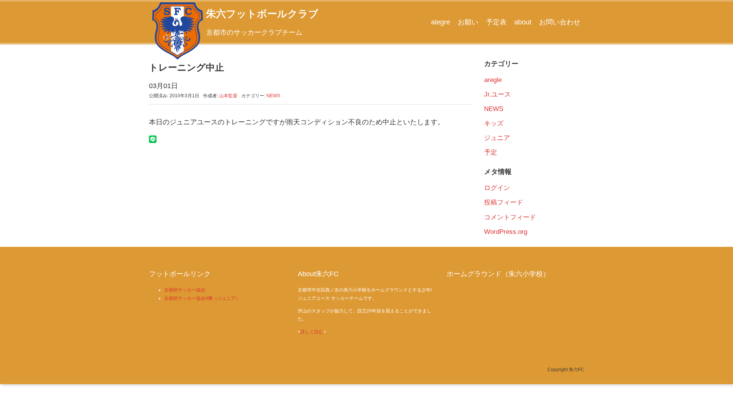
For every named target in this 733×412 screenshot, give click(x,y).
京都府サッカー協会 (184, 290)
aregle (493, 80)
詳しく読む (311, 332)
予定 (490, 152)
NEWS (273, 95)
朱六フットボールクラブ (262, 13)
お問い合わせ (559, 22)
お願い (468, 22)
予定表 (496, 22)
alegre (440, 22)
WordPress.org (505, 231)
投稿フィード (503, 202)
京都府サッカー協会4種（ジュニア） (202, 298)
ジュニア (497, 138)
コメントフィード (510, 217)
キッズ (494, 123)
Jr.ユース (497, 94)
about (522, 22)
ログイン (497, 188)
